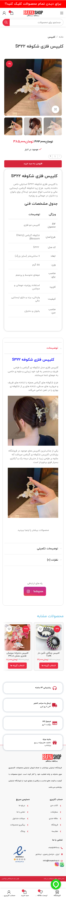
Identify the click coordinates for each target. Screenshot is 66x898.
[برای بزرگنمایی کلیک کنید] (55, 109)
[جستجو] (6, 22)
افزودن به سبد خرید (33, 163)
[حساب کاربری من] (4, 13)
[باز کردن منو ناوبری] (61, 13)
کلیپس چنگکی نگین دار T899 (49, 654)
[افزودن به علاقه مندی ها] (40, 629)
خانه (61, 37)
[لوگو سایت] (33, 12)
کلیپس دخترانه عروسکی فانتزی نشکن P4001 (17, 654)
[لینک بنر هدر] (33, 4)
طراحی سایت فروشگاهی (13, 879)
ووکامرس (4, 879)
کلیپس (51, 37)
